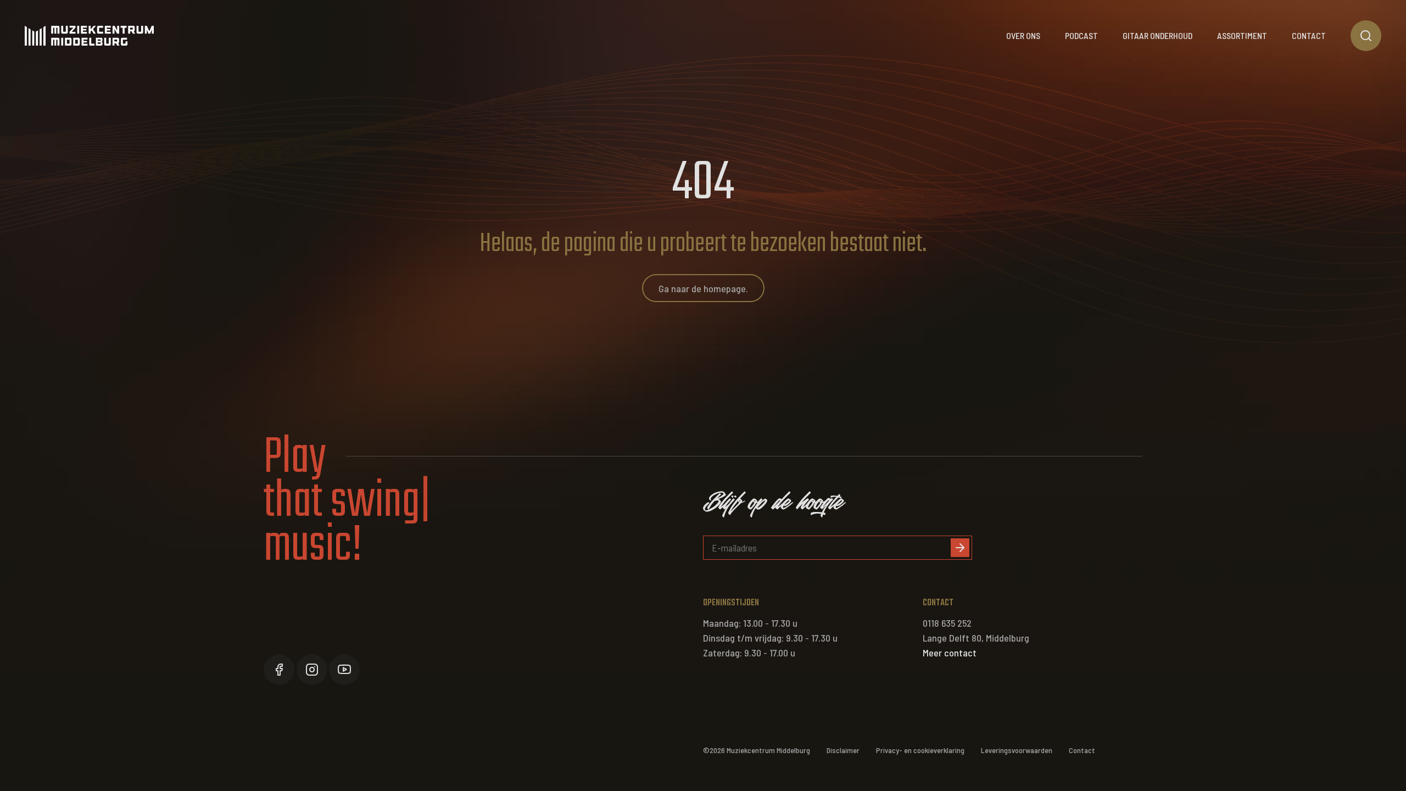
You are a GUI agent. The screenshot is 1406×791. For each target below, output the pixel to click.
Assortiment (1242, 35)
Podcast (1081, 35)
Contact (1309, 35)
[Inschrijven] (960, 547)
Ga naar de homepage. (703, 288)
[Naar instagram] (312, 669)
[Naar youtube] (344, 669)
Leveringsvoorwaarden (1016, 750)
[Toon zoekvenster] (1366, 35)
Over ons (1023, 35)
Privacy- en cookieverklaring (920, 750)
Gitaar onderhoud (1157, 35)
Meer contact (950, 653)
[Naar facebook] (279, 669)
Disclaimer (843, 750)
